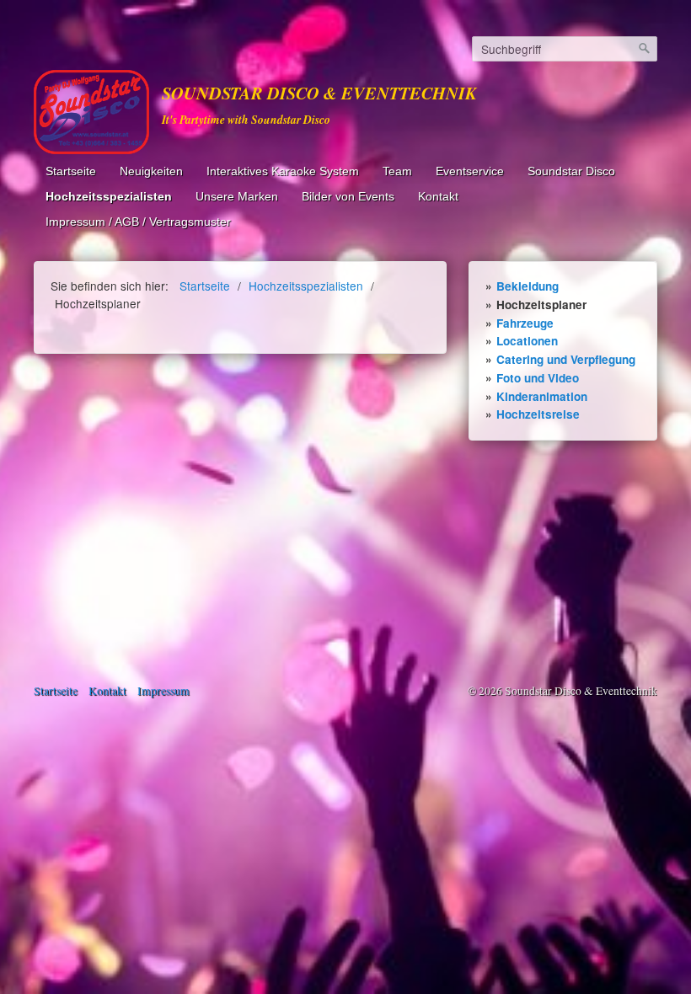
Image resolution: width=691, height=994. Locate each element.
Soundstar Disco (571, 171)
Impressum (163, 690)
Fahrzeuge (525, 323)
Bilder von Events (348, 196)
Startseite (71, 171)
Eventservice (470, 171)
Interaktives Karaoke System (282, 171)
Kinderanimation (541, 396)
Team (397, 171)
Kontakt (438, 196)
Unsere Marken (237, 196)
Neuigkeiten (151, 171)
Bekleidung (527, 286)
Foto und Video (537, 378)
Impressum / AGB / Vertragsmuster (138, 222)
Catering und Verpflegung (565, 359)
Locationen (527, 341)
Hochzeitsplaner (541, 305)
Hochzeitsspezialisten (109, 196)
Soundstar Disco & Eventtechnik (319, 93)
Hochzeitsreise (538, 414)
